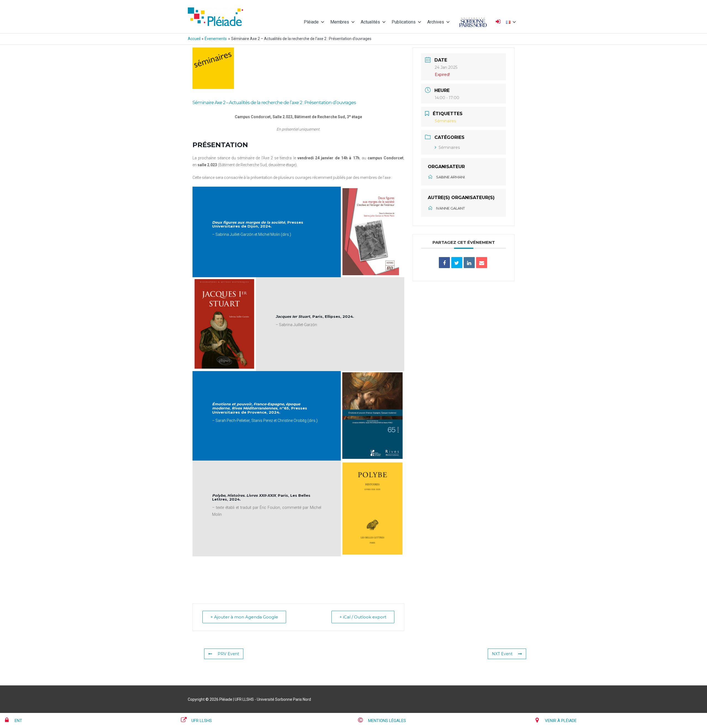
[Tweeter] (456, 262)
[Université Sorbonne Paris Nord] (473, 22)
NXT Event (502, 653)
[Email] (481, 262)
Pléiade (311, 22)
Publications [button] (404, 22)
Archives (435, 22)
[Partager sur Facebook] (444, 262)
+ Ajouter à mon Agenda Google (244, 617)
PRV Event (228, 653)
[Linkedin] (469, 262)
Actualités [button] (370, 22)
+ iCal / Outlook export (362, 617)
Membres (339, 22)
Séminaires (449, 147)
